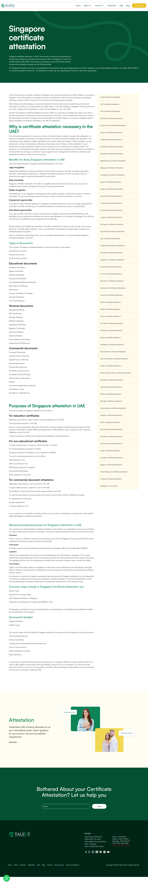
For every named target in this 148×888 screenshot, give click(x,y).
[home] (8, 5)
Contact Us (139, 5)
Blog (128, 5)
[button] (88, 5)
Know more (13, 742)
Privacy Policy (59, 865)
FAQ (121, 5)
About (16, 865)
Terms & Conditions (72, 865)
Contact (49, 865)
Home (78, 5)
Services (23, 865)
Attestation (111, 5)
